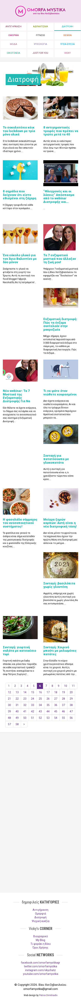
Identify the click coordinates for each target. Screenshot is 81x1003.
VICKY (67, 52)
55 (63, 717)
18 (55, 692)
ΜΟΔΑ (13, 44)
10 (65, 685)
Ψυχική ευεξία (40, 921)
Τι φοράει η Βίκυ (41, 943)
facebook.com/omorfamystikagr (40, 962)
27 (55, 698)
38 (71, 705)
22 (17, 698)
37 (63, 705)
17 (48, 692)
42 (32, 711)
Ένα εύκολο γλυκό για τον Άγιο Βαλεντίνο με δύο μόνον (20, 258)
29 (71, 698)
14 (24, 692)
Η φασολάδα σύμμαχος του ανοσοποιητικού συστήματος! (20, 523)
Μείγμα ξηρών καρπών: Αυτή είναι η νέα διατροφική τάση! (60, 523)
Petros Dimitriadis (48, 995)
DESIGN (67, 35)
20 (71, 692)
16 (40, 692)
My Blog (40, 940)
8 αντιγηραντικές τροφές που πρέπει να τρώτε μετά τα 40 (60, 130)
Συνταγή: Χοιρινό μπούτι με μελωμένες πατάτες (60, 650)
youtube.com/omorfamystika (40, 973)
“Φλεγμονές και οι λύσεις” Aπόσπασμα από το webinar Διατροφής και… (58, 196)
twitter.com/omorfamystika (40, 966)
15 (32, 692)
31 (17, 705)
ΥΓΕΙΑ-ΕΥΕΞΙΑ (67, 44)
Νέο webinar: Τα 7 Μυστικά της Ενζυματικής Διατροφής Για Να (16, 396)
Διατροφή (40, 917)
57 (9, 724)
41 (24, 711)
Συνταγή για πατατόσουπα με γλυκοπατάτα (56, 459)
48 (9, 717)
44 (48, 711)
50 (24, 717)
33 (32, 705)
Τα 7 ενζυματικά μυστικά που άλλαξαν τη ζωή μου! (59, 258)
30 (9, 705)
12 (9, 692)
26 (48, 698)
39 (9, 711)
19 (63, 692)
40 (17, 711)
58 (17, 724)
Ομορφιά (40, 913)
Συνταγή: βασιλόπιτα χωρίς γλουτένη (59, 585)
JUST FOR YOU (40, 52)
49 (17, 717)
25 (40, 698)
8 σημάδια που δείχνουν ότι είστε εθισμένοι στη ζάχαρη (19, 194)
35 (48, 705)
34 (40, 705)
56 (71, 717)
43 (40, 711)
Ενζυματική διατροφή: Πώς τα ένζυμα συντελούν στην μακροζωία (60, 324)
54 (55, 717)
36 (55, 705)
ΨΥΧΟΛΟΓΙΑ (40, 44)
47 (71, 711)
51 (32, 717)
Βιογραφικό (40, 936)
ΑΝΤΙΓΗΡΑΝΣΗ (13, 26)
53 (48, 717)
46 (63, 711)
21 (9, 698)
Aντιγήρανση (40, 909)
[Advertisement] (40, 764)
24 (32, 698)
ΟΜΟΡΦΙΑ (13, 35)
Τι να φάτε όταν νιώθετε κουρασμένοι (60, 392)
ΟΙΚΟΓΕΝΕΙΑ (13, 52)
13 (17, 692)
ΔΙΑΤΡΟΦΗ (67, 26)
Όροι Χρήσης (40, 947)
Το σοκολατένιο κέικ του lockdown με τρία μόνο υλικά (19, 130)
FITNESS (40, 35)
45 (55, 711)
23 (24, 698)
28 (63, 698)
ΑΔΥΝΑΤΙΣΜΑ (40, 26)
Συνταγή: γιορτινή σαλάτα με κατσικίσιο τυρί (19, 650)
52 (40, 717)
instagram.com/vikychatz (40, 970)
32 (24, 705)
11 (73, 685)
